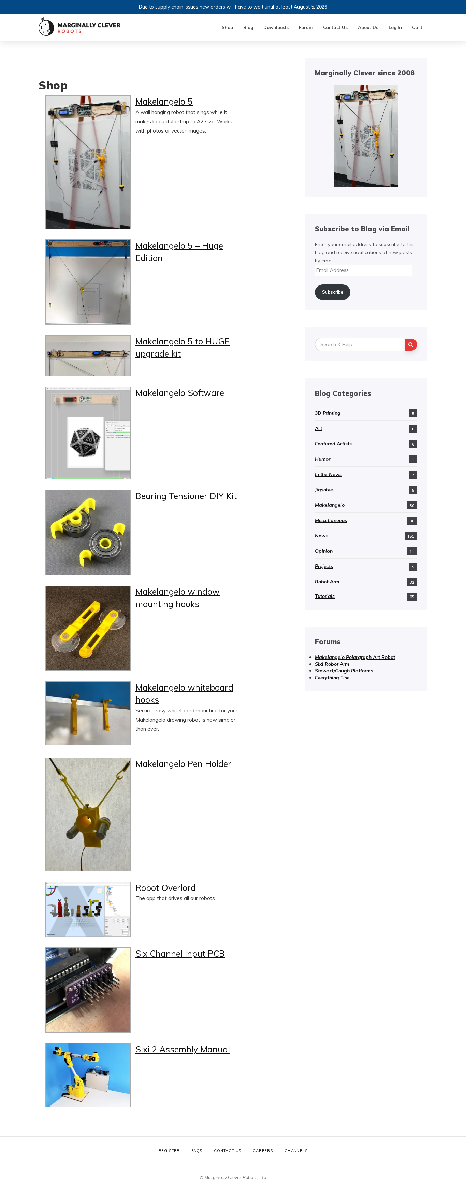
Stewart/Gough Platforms (344, 671)
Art (318, 428)
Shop (227, 27)
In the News (328, 474)
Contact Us (335, 27)
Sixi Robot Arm (332, 664)
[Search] (411, 345)
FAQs (196, 1150)
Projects (324, 566)
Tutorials (325, 596)
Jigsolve (324, 489)
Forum (306, 27)
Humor (322, 459)
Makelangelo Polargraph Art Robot (355, 657)
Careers (263, 1150)
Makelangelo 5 (164, 101)
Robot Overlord (165, 887)
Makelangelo (330, 505)
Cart (417, 27)
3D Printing (327, 413)
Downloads (276, 27)
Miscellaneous (331, 520)
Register (169, 1150)
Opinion (324, 551)
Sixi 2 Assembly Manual (182, 1049)
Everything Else (332, 678)
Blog (248, 27)
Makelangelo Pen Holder (183, 763)
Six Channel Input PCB (180, 953)
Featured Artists (333, 443)
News (321, 535)
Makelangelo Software (179, 392)
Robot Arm (327, 581)
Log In (395, 27)
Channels (296, 1150)
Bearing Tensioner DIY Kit (186, 496)
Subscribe (333, 292)
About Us (368, 27)
